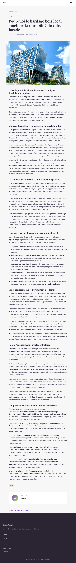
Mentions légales (8, 548)
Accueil (11, 11)
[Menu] (71, 3)
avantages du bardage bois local (20, 117)
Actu (16, 11)
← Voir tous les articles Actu (18, 510)
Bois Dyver (8, 524)
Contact (5, 551)
